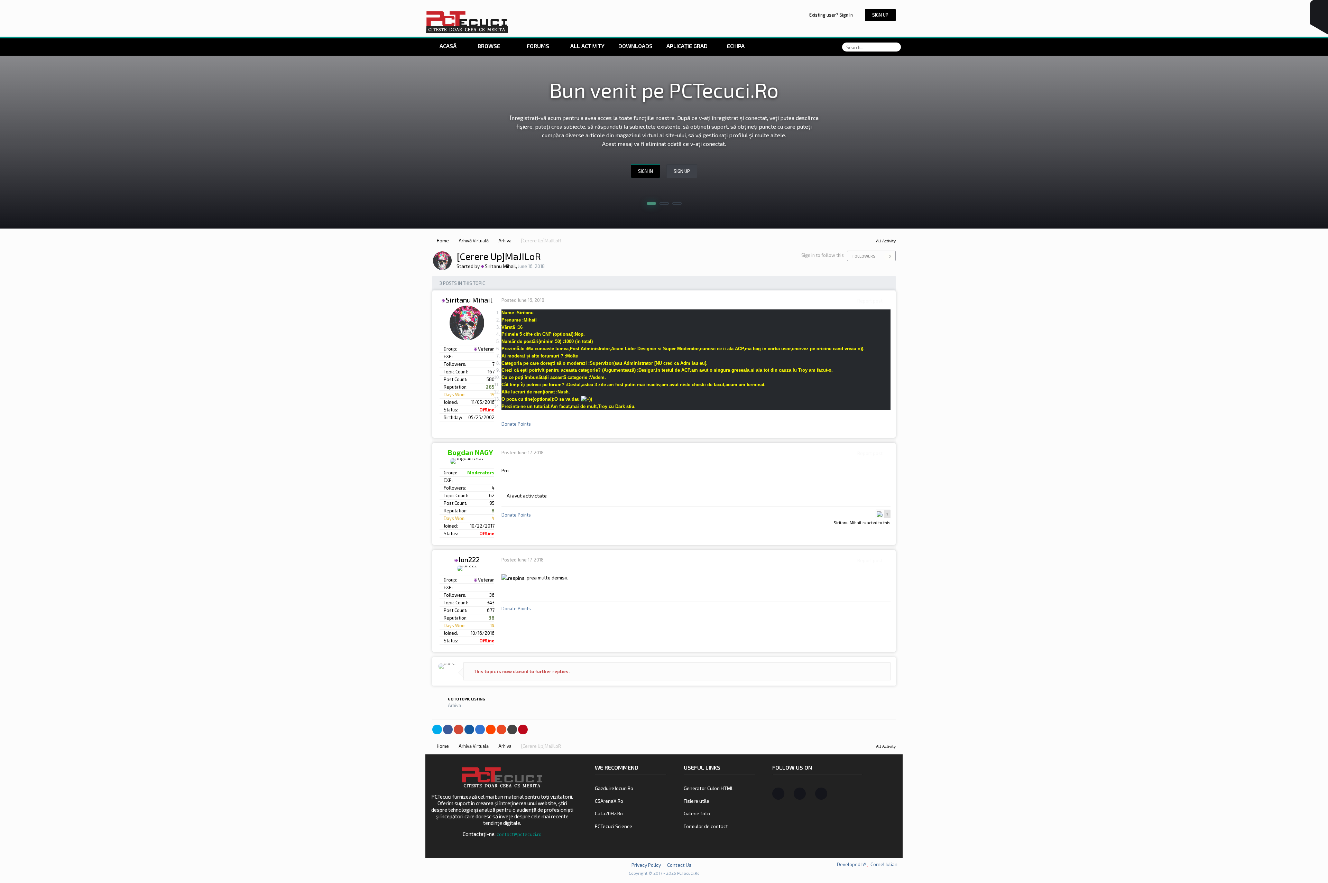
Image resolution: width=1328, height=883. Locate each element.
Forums (537, 46)
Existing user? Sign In (832, 15)
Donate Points (516, 424)
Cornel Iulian (883, 864)
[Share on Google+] (458, 729)
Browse (488, 46)
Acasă (447, 46)
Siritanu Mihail (847, 522)
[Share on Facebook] (448, 729)
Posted (522, 300)
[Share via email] (512, 729)
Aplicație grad (687, 46)
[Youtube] (821, 794)
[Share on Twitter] (437, 729)
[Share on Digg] (469, 729)
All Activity (587, 46)
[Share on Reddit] (491, 729)
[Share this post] (889, 301)
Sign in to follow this (822, 255)
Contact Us (679, 865)
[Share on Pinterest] (523, 729)
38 (491, 618)
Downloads (635, 46)
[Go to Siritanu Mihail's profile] (442, 260)
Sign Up (880, 15)
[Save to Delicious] (480, 729)
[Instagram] (800, 794)
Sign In (645, 171)
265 (490, 387)
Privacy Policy (646, 865)
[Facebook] (778, 794)
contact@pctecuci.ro (519, 834)
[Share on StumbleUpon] (501, 729)
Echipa (736, 46)
